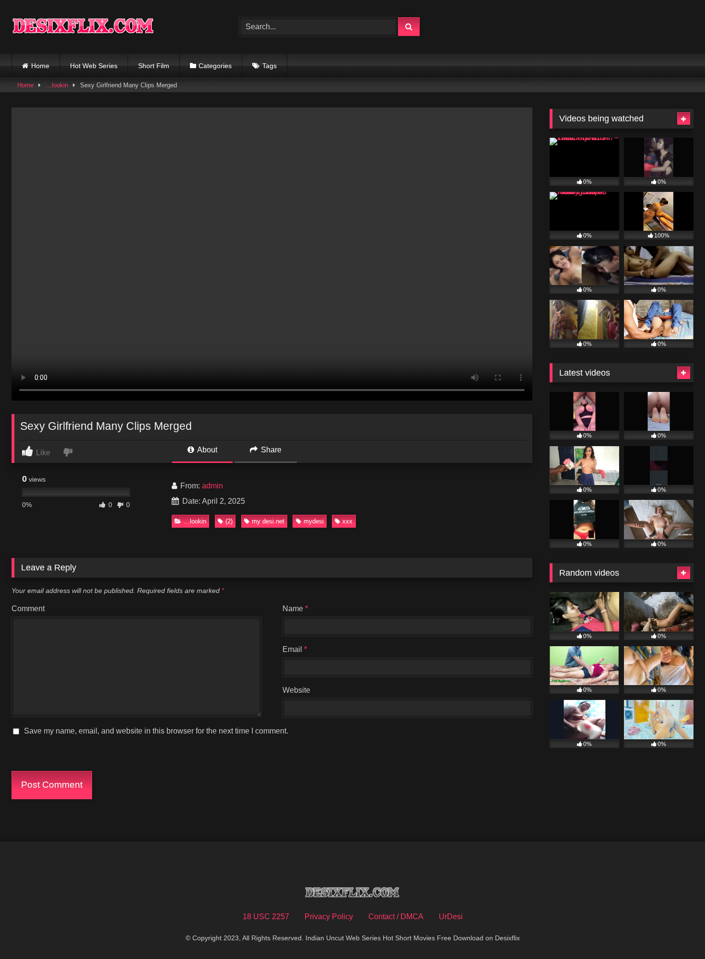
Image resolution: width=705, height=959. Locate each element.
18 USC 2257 (266, 916)
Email (294, 649)
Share (270, 450)
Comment (28, 608)
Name (295, 608)
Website (296, 690)
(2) (229, 521)
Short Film (153, 66)
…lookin (57, 85)
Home (40, 66)
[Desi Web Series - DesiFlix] (83, 26)
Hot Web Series (94, 66)
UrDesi (451, 916)
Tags (269, 66)
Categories (215, 66)
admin (212, 486)
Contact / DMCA (395, 916)
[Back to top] (675, 930)
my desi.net (268, 521)
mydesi (314, 521)
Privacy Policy (329, 916)
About (206, 450)
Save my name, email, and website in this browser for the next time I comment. (156, 731)
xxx (347, 521)
